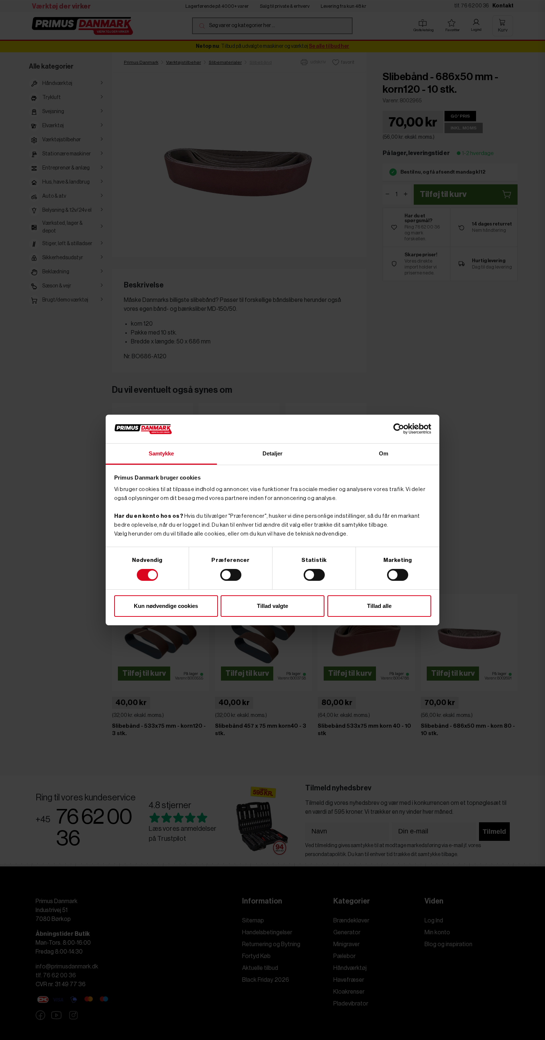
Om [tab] (383, 453)
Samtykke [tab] (161, 453)
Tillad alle (379, 606)
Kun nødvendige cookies (166, 606)
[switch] (230, 575)
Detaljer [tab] (272, 453)
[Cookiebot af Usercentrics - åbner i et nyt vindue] (398, 428)
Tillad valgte (272, 606)
